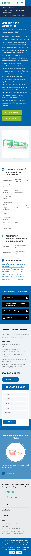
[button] (14, 159)
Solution (5, 515)
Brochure (9, 318)
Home (5, 8)
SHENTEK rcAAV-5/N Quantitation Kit (14, 279)
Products (12, 8)
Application (6, 510)
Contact (5, 520)
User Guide (9, 298)
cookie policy (12, 549)
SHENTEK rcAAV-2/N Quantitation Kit (14, 277)
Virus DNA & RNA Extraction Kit (15, 15)
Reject (12, 553)
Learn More (10, 473)
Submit (9, 422)
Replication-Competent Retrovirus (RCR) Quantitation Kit (15, 466)
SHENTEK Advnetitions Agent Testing (14, 264)
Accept (19, 553)
